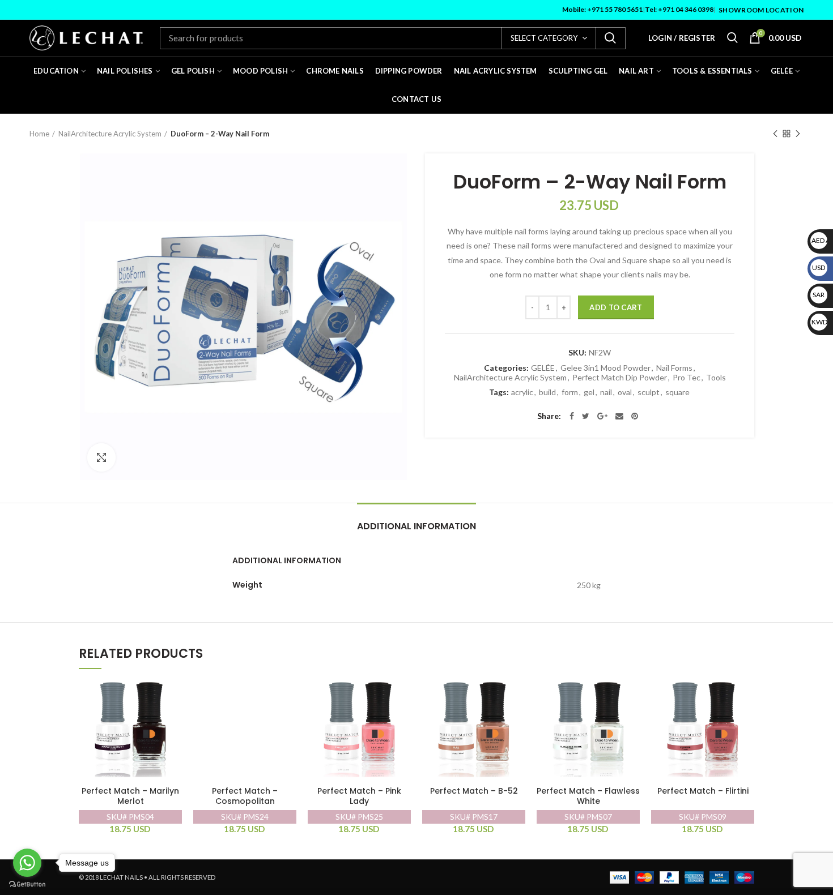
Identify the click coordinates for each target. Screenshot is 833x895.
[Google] (602, 416)
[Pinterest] (634, 416)
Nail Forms (674, 367)
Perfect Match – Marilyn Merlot (130, 796)
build (547, 392)
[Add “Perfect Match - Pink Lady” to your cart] (402, 692)
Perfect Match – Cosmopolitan (245, 796)
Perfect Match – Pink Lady (359, 796)
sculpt (649, 392)
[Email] (619, 416)
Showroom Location (761, 10)
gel (589, 392)
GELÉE (543, 367)
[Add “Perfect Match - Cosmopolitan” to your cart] (288, 692)
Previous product (775, 133)
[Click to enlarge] (101, 457)
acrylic (522, 392)
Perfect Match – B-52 (474, 791)
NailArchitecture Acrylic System (110, 133)
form (570, 392)
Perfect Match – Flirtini (703, 791)
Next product (798, 133)
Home (39, 133)
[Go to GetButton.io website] (27, 884)
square (677, 392)
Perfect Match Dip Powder (619, 377)
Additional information (416, 526)
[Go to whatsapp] (27, 863)
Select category (544, 37)
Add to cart (615, 307)
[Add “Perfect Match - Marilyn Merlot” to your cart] (173, 692)
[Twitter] (585, 416)
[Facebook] (572, 416)
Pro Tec (686, 377)
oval (625, 392)
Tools (716, 377)
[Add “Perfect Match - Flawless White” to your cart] (631, 692)
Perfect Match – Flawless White (588, 796)
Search (610, 38)
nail (606, 392)
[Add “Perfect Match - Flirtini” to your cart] (746, 692)
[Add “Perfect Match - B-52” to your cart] (517, 692)
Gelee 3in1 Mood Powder (605, 367)
